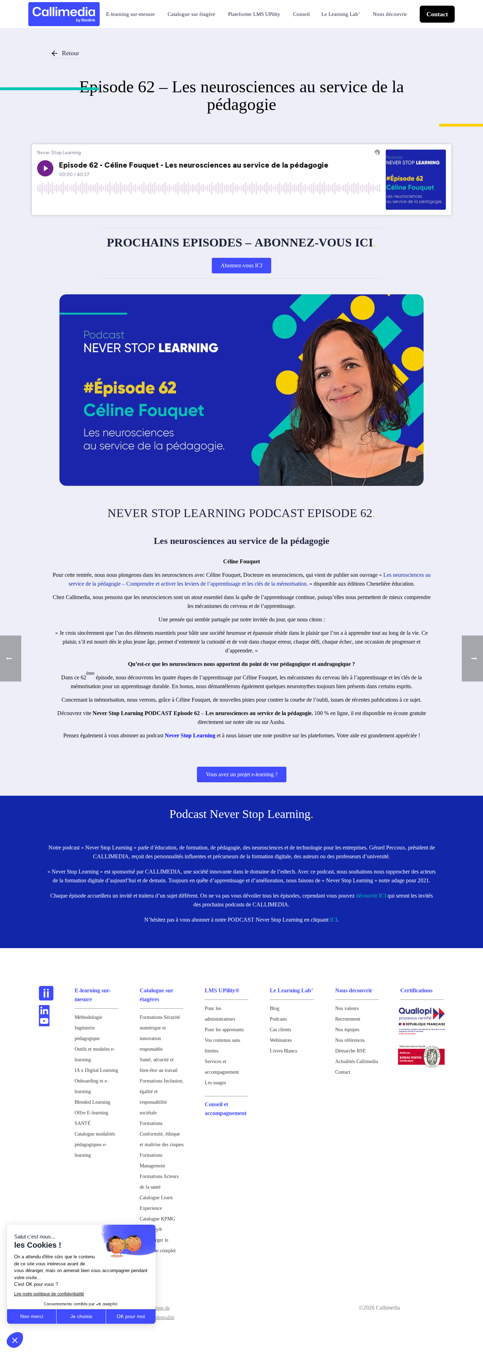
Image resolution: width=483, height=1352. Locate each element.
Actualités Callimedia (356, 1061)
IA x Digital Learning (96, 1070)
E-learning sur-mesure (130, 14)
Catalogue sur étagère (191, 14)
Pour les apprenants (224, 1029)
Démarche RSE (350, 1051)
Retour (70, 53)
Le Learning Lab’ (340, 14)
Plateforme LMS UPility (254, 14)
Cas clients (280, 1029)
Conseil (301, 14)
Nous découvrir (390, 14)
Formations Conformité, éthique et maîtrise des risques (162, 1134)
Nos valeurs (347, 1008)
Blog (274, 1008)
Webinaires (281, 1040)
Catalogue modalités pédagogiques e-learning (95, 1144)
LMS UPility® (222, 990)
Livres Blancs (283, 1051)
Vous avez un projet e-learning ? (242, 774)
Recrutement (347, 1019)
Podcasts (278, 1019)
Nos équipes (347, 1029)
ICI (333, 920)
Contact (437, 14)
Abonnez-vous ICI (241, 265)
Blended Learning (92, 1102)
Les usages (215, 1082)
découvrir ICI (371, 896)
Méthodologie (88, 1017)
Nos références (350, 1040)
